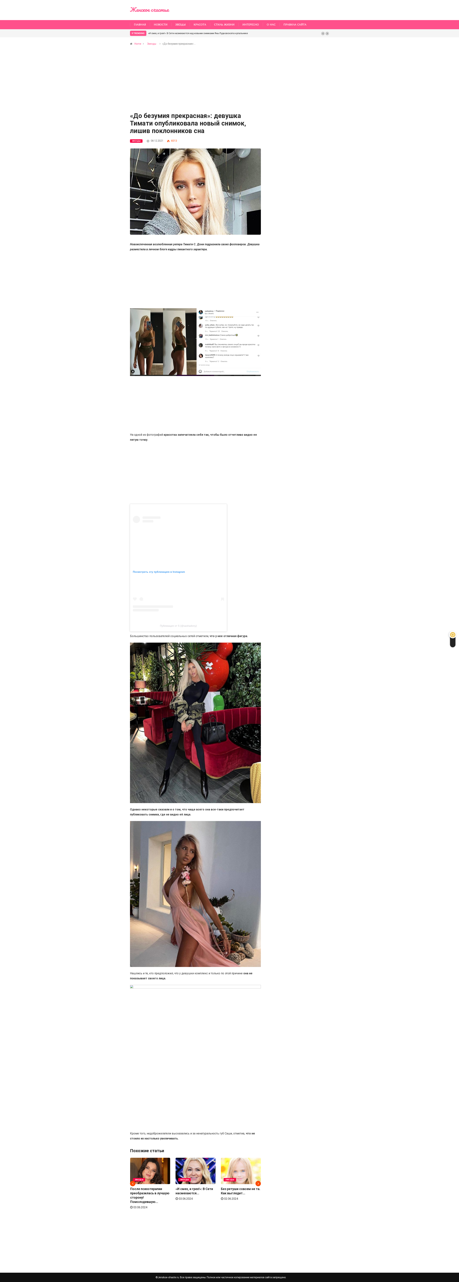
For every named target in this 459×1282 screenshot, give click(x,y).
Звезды (180, 24)
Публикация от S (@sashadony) (178, 625)
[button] (323, 33)
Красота (200, 24)
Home (137, 43)
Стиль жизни (224, 24)
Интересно (250, 24)
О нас (271, 24)
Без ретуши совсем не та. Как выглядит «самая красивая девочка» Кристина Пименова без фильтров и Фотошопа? (212, 33)
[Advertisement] (195, 86)
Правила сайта (294, 24)
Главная (140, 24)
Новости (160, 24)
